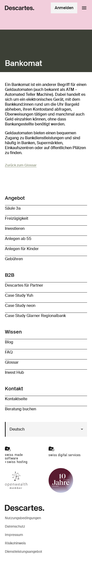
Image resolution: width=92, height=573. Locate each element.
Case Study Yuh (19, 295)
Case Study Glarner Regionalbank (35, 315)
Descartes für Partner (24, 285)
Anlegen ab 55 (18, 238)
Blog (9, 342)
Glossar (12, 362)
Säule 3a (13, 208)
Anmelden (64, 7)
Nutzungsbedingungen (23, 518)
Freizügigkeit (16, 218)
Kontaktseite (16, 398)
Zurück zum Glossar (21, 165)
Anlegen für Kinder (22, 248)
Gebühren (14, 258)
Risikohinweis (15, 543)
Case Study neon (20, 305)
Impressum (14, 534)
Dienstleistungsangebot (23, 551)
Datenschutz (15, 526)
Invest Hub (14, 372)
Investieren (15, 228)
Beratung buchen (20, 409)
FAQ (9, 352)
